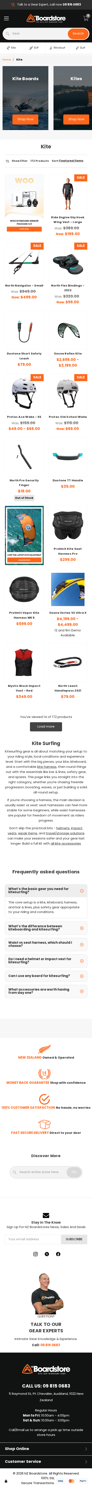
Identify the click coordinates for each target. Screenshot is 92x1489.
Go (74, 1172)
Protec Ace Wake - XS (24, 417)
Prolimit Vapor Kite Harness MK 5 (24, 615)
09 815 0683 (50, 1345)
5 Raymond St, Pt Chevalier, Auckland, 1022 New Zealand (46, 1397)
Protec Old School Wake (68, 417)
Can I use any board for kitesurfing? (39, 976)
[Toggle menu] (6, 18)
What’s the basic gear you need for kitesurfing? (38, 890)
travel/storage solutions (65, 833)
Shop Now (25, 119)
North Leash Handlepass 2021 (68, 688)
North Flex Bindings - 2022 (67, 288)
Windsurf (59, 48)
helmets (63, 828)
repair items (27, 833)
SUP (36, 48)
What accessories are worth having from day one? (38, 991)
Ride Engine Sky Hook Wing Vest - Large (67, 220)
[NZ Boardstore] (46, 18)
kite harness (46, 767)
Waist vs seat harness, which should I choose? (40, 944)
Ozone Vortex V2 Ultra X (68, 613)
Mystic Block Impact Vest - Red (24, 688)
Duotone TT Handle (68, 480)
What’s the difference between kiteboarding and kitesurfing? (35, 928)
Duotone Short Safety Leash (24, 356)
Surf (82, 48)
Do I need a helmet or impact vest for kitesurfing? (39, 960)
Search (78, 33)
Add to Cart (67, 203)
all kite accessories (66, 844)
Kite (13, 48)
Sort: (55, 161)
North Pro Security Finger (24, 483)
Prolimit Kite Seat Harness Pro (68, 551)
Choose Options (67, 272)
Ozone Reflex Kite (68, 354)
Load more (46, 726)
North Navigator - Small (24, 286)
